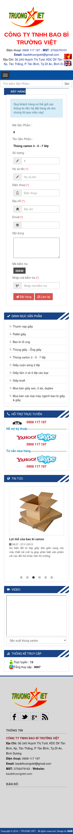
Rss (45, 716)
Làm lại (45, 297)
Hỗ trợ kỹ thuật (16, 429)
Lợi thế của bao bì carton (26, 539)
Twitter (24, 716)
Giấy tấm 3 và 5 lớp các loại (30, 373)
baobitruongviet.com (19, 774)
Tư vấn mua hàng (18, 451)
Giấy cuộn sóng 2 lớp (26, 365)
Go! (67, 84)
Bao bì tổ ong (21, 342)
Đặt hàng (25, 297)
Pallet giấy (19, 334)
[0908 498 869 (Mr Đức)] (26, 437)
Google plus (34, 716)
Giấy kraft (19, 380)
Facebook (14, 716)
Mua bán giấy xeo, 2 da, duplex (33, 388)
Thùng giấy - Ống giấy (27, 349)
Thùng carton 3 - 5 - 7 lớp (29, 357)
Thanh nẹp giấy (23, 326)
